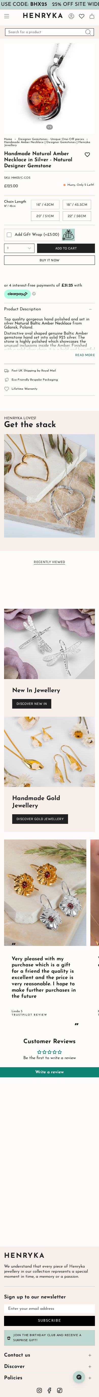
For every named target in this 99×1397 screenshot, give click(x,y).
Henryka (24, 1256)
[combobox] (49, 32)
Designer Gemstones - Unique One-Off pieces (51, 139)
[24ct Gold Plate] (30, 153)
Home (8, 139)
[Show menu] (7, 16)
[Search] (88, 32)
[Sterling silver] (22, 153)
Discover (14, 1366)
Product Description (22, 309)
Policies (13, 1378)
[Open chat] (79, 1377)
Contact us (17, 1355)
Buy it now (50, 260)
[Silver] (69, 153)
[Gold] (76, 153)
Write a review (49, 1072)
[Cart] (92, 16)
